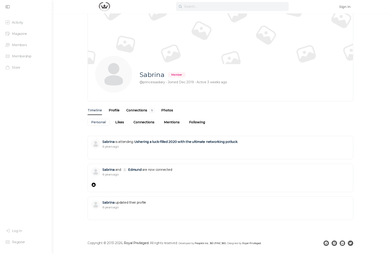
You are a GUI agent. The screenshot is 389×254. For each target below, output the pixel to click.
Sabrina (108, 142)
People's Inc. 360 (204, 243)
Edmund (135, 170)
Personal (98, 122)
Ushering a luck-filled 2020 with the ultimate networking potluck (185, 142)
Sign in (345, 7)
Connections (143, 122)
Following (197, 122)
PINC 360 (220, 243)
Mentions (172, 122)
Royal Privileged (136, 243)
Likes (119, 122)
